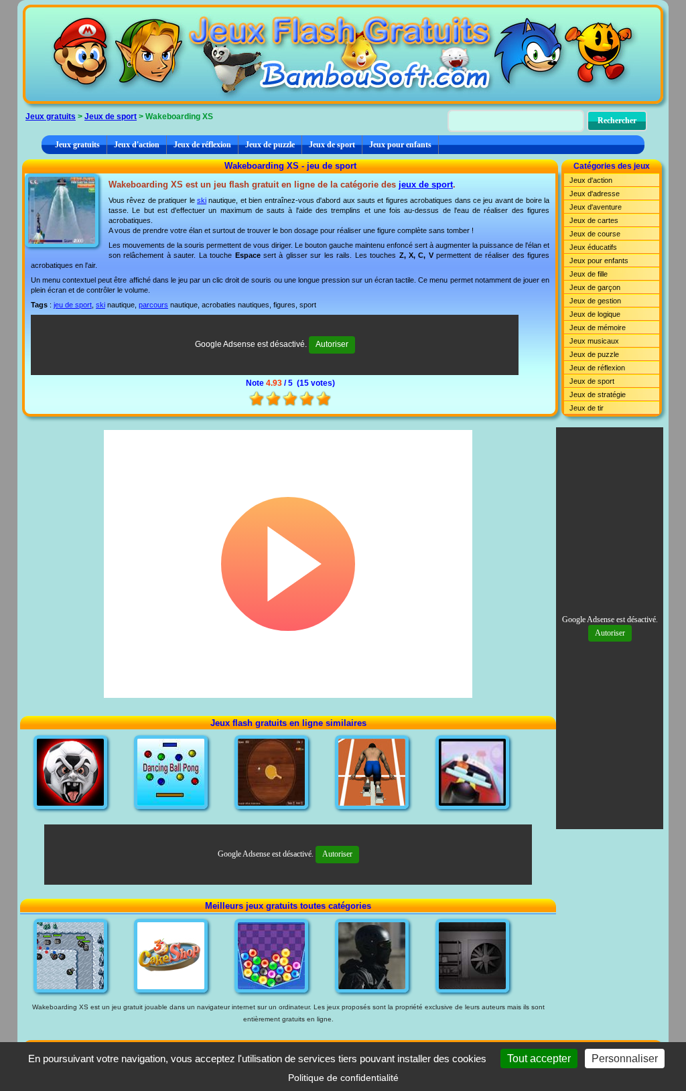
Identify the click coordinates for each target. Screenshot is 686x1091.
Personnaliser (625, 1058)
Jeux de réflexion (202, 144)
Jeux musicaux (594, 341)
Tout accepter (539, 1058)
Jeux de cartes (593, 220)
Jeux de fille (588, 274)
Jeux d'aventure (595, 207)
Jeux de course (594, 234)
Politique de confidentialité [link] (343, 1077)
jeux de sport (426, 184)
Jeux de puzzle (270, 144)
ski (201, 200)
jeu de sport (73, 305)
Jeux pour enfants (400, 144)
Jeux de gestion (595, 301)
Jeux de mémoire (597, 327)
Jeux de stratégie (597, 394)
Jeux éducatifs (593, 247)
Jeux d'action (136, 144)
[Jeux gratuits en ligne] (343, 54)
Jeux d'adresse (594, 194)
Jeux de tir (586, 408)
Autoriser (332, 344)
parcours (153, 305)
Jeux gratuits (50, 116)
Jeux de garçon (594, 287)
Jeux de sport (110, 116)
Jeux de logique (594, 314)
